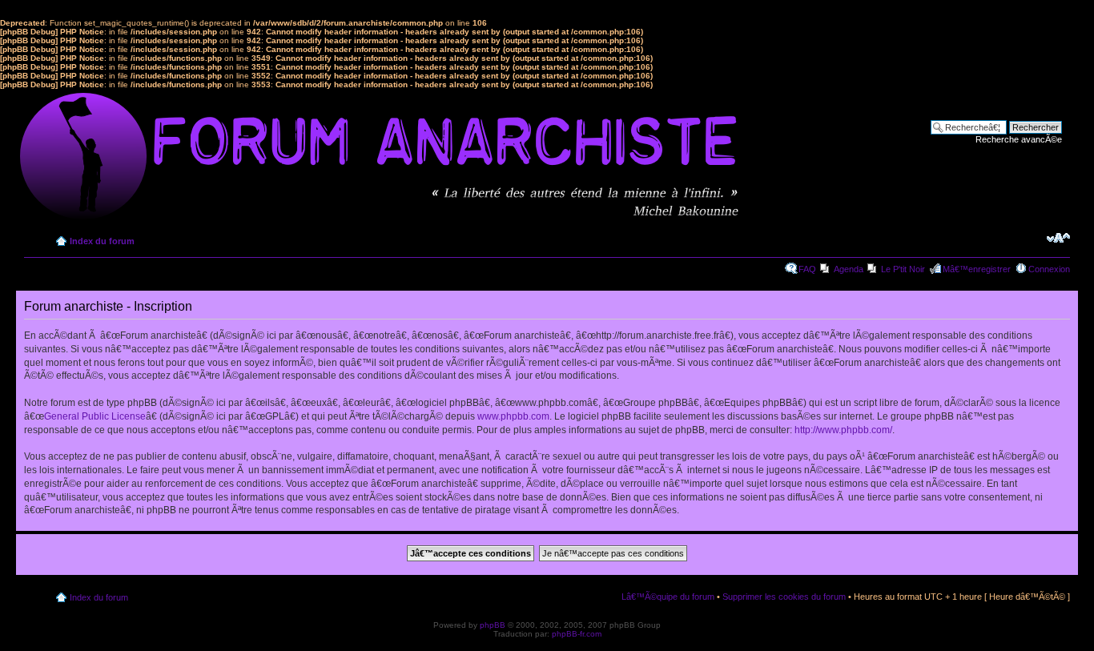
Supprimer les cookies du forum (784, 596)
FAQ (807, 269)
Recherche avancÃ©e (1018, 139)
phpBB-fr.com (576, 633)
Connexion (1049, 269)
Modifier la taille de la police (1058, 238)
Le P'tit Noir (903, 269)
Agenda (848, 269)
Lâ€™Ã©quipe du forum (667, 596)
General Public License (95, 416)
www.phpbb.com (513, 416)
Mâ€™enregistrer (977, 269)
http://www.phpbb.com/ (843, 430)
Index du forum (102, 241)
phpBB (492, 625)
